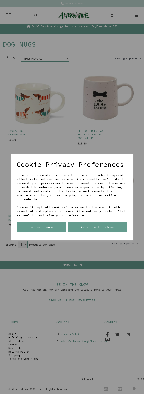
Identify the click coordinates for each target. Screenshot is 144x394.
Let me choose (41, 227)
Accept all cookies (98, 227)
